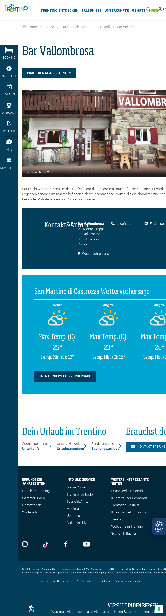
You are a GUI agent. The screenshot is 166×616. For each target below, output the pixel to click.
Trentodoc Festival (125, 505)
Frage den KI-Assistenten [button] (49, 73)
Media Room (76, 487)
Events (9, 94)
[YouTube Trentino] (86, 544)
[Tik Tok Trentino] (46, 545)
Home (33, 27)
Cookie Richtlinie (86, 581)
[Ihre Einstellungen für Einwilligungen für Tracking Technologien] (159, 609)
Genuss (138, 10)
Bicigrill (104, 27)
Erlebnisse (91, 10)
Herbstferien (31, 505)
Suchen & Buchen (124, 533)
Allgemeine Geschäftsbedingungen (121, 581)
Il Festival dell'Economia (129, 498)
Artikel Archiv (76, 523)
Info (9, 149)
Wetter (9, 131)
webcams (9, 113)
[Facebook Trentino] (65, 544)
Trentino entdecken (59, 10)
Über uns (73, 516)
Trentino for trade (80, 494)
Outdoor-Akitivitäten (76, 27)
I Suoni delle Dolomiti (127, 491)
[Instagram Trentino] (25, 544)
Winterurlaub (31, 512)
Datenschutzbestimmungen (55, 581)
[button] (26, 136)
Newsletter (9, 168)
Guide (49, 27)
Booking (9, 57)
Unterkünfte (117, 10)
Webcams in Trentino (127, 526)
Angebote (9, 76)
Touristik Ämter (78, 501)
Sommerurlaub (33, 498)
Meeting (73, 508)
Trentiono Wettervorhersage (65, 376)
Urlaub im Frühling (36, 491)
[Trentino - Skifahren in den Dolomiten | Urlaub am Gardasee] (15, 10)
